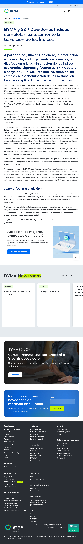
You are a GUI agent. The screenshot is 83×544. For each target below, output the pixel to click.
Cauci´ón (7, 434)
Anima (6, 458)
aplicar (20, 482)
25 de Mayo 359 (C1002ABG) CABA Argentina (51, 525)
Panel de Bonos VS (36, 439)
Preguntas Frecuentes (37, 491)
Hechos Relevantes (63, 453)
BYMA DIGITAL (35, 460)
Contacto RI (61, 458)
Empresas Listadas (36, 429)
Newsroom (17, 18)
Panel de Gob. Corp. (37, 434)
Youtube (33, 521)
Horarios (33, 451)
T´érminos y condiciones (38, 500)
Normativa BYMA (36, 455)
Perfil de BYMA (62, 443)
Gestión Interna (9, 498)
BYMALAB (60, 434)
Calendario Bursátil (36, 448)
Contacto (33, 488)
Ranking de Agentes (63, 429)
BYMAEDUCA (8, 484)
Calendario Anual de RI (64, 455)
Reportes (7, 496)
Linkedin (33, 516)
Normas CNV (34, 453)
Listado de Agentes (63, 432)
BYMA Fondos (9, 437)
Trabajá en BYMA (10, 482)
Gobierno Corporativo (64, 446)
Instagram (33, 519)
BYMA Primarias (9, 441)
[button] (64, 11)
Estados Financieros (63, 451)
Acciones (7, 439)
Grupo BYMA (8, 477)
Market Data (8, 447)
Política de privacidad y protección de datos (38, 504)
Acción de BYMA (62, 448)
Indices (6, 450)
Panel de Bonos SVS (37, 437)
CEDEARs (7, 432)
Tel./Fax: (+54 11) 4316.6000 (57, 527)
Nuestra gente (9, 479)
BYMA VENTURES (10, 487)
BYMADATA (34, 458)
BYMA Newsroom (36, 477)
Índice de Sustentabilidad (38, 432)
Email (52, 397)
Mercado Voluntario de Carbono (15, 510)
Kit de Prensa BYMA (37, 479)
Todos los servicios (10, 467)
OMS (5, 455)
